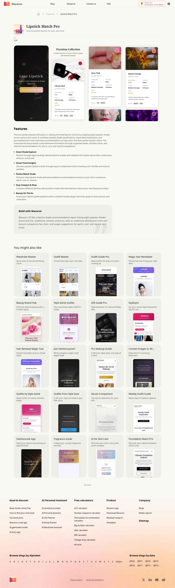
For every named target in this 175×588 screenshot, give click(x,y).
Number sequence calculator (87, 513)
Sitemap (144, 520)
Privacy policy (76, 580)
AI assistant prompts (51, 508)
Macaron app (113, 508)
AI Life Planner (48, 517)
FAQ (109, 4)
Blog (52, 4)
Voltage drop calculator (85, 540)
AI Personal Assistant (51, 513)
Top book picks (16, 517)
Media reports (145, 513)
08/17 (139, 565)
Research (71, 4)
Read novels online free (20, 508)
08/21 (139, 561)
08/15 (147, 565)
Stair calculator (81, 530)
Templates (111, 522)
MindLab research (115, 517)
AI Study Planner (49, 522)
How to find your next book (22, 513)
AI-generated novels (19, 527)
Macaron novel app (18, 522)
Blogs (141, 508)
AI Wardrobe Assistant (52, 527)
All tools (77, 544)
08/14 (155, 565)
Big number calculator (84, 525)
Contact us (91, 4)
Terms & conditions (95, 580)
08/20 (147, 561)
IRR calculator (80, 535)
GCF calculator (80, 508)
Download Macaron (115, 513)
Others (119, 561)
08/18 (132, 565)
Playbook (50, 14)
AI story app (15, 532)
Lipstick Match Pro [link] (68, 14)
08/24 (132, 561)
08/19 (155, 561)
